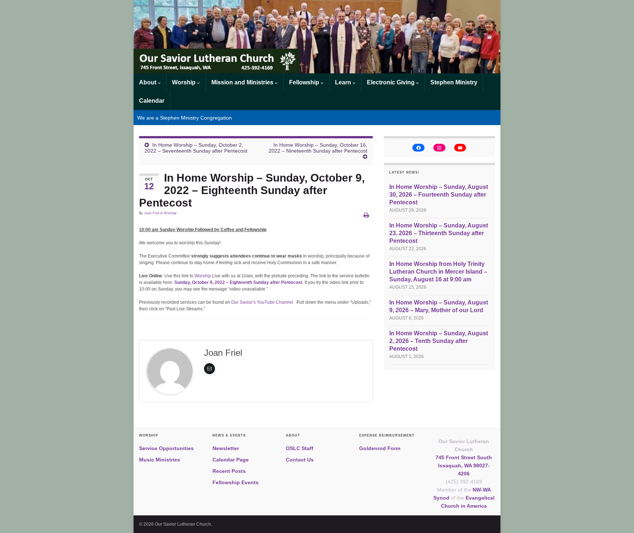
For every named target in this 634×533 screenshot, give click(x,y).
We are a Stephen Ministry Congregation (184, 118)
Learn (344, 82)
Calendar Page (230, 460)
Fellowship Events (235, 482)
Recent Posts (229, 471)
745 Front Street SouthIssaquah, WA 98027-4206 (464, 465)
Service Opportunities (166, 448)
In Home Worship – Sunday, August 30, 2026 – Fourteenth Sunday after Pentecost (438, 194)
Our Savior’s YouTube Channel (262, 302)
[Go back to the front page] (317, 36)
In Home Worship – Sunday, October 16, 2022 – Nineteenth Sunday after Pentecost (318, 148)
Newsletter (225, 448)
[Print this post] (366, 215)
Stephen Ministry (453, 82)
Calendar (151, 101)
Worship (184, 82)
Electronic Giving (391, 82)
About (148, 82)
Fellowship (305, 82)
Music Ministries (159, 460)
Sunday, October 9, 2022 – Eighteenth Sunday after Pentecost (238, 282)
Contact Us (300, 460)
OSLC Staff (299, 448)
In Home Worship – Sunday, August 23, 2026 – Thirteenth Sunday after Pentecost (438, 233)
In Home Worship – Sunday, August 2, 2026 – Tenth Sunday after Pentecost (438, 341)
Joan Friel (151, 213)
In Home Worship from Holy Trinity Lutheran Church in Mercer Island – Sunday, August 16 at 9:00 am (438, 271)
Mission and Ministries (243, 82)
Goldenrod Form (379, 448)
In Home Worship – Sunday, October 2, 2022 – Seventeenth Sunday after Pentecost (196, 148)
